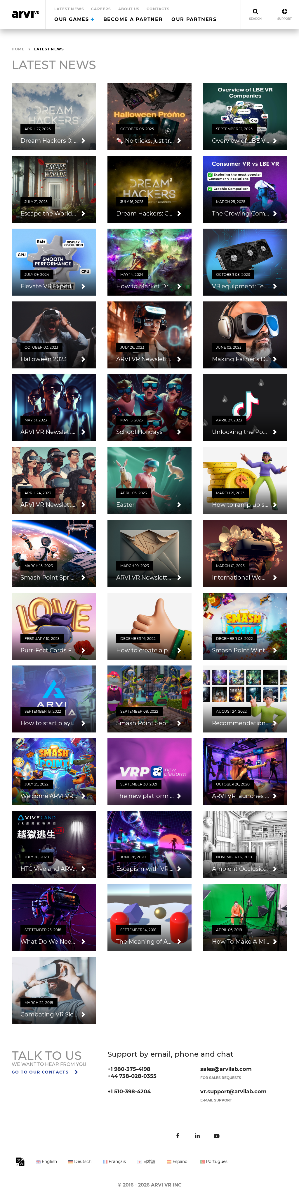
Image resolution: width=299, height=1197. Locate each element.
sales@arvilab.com (226, 1069)
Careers (101, 9)
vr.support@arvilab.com (233, 1091)
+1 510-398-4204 (129, 1091)
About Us (129, 9)
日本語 (148, 1161)
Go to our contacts (41, 1072)
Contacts (158, 9)
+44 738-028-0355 (132, 1076)
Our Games (72, 19)
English (49, 1161)
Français (116, 1161)
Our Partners (193, 19)
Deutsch (82, 1161)
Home (18, 49)
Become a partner (133, 19)
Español (180, 1161)
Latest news (69, 9)
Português (216, 1161)
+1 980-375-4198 (128, 1069)
